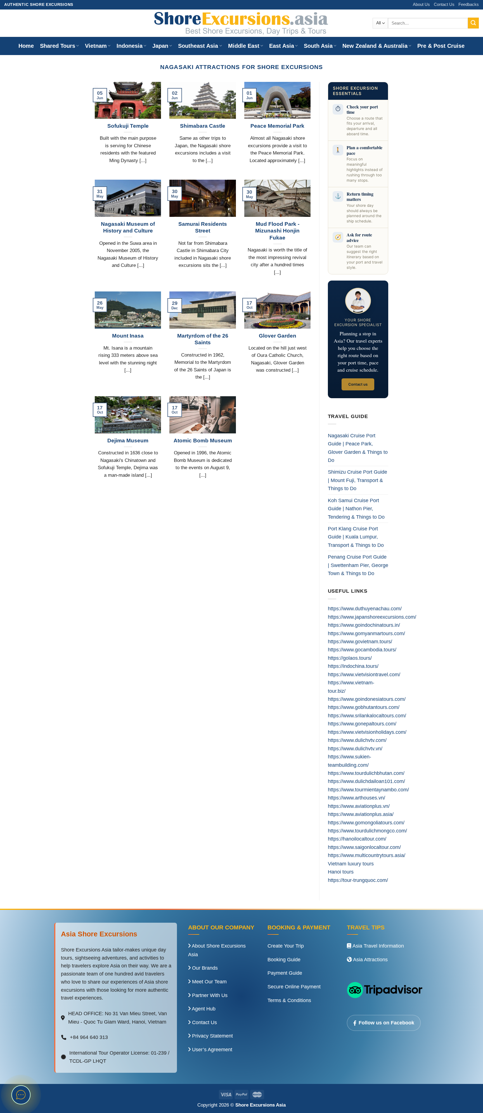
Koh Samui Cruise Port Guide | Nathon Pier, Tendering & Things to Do (356, 508)
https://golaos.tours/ (350, 658)
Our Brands (204, 968)
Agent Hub (203, 1009)
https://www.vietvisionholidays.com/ (367, 732)
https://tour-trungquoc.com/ (358, 880)
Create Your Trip (285, 946)
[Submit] (473, 23)
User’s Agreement (211, 1049)
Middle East (243, 46)
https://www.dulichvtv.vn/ (355, 748)
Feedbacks (468, 4)
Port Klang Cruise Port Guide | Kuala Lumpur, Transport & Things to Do (356, 537)
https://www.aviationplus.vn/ (359, 806)
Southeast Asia (198, 46)
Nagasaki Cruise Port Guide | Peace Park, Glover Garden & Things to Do (358, 448)
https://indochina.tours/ (353, 666)
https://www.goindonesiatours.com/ (367, 699)
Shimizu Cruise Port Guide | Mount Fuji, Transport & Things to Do (357, 480)
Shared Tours (57, 46)
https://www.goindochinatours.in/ (364, 625)
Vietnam (96, 46)
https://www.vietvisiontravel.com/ (364, 674)
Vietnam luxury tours (351, 864)
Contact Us (444, 4)
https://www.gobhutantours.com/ (363, 707)
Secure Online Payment (294, 986)
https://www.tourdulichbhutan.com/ (366, 773)
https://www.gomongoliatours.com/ (366, 822)
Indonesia (130, 46)
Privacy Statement (212, 1036)
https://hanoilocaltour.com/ (357, 839)
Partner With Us (209, 995)
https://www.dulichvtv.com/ (357, 740)
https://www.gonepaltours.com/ (362, 724)
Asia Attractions (370, 959)
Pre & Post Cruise (441, 46)
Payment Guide (284, 973)
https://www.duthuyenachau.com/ (365, 608)
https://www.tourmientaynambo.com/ (368, 789)
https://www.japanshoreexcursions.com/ (372, 617)
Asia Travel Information (377, 946)
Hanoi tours (341, 872)
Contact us (358, 384)
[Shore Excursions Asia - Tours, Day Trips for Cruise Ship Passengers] (241, 23)
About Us (421, 4)
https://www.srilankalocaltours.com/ (367, 715)
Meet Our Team (209, 981)
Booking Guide (283, 959)
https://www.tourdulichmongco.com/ (367, 831)
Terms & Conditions (289, 1000)
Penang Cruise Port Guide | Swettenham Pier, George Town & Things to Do (358, 565)
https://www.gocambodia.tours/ (362, 649)
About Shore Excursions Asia (217, 950)
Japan (160, 46)
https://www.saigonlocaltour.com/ (364, 847)
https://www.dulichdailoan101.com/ (366, 781)
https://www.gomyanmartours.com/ (366, 633)
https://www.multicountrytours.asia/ (366, 855)
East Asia (281, 46)
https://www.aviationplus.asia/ (361, 814)
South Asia (318, 46)
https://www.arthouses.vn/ (356, 798)
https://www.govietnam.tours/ (360, 641)
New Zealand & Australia (375, 46)
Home (26, 46)
